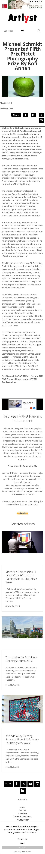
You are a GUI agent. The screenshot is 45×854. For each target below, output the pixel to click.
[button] (39, 30)
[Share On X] (41, 115)
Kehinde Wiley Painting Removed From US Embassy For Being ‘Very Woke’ (22, 739)
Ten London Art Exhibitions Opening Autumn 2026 (22, 659)
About (22, 807)
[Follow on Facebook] (17, 784)
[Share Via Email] (41, 120)
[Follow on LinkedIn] (23, 791)
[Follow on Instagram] (37, 784)
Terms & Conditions (23, 816)
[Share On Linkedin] (33, 115)
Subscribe (8, 31)
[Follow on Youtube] (30, 784)
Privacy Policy (22, 819)
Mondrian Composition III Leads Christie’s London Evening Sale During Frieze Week (21, 577)
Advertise (22, 813)
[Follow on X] (24, 784)
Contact (22, 810)
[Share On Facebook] (25, 115)
